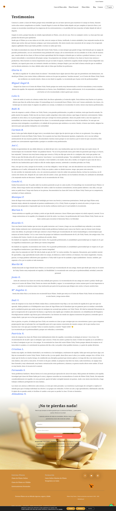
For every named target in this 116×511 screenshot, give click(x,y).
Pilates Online (86, 7)
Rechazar (80, 508)
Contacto (100, 7)
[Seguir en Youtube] (91, 476)
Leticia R (86, 499)
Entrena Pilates (18, 475)
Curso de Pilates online (60, 7)
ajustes (60, 509)
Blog (94, 7)
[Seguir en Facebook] (85, 476)
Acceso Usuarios (99, 1)
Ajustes (90, 508)
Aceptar (71, 508)
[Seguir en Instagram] (98, 476)
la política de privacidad (67, 450)
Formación (49, 475)
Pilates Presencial (73, 7)
